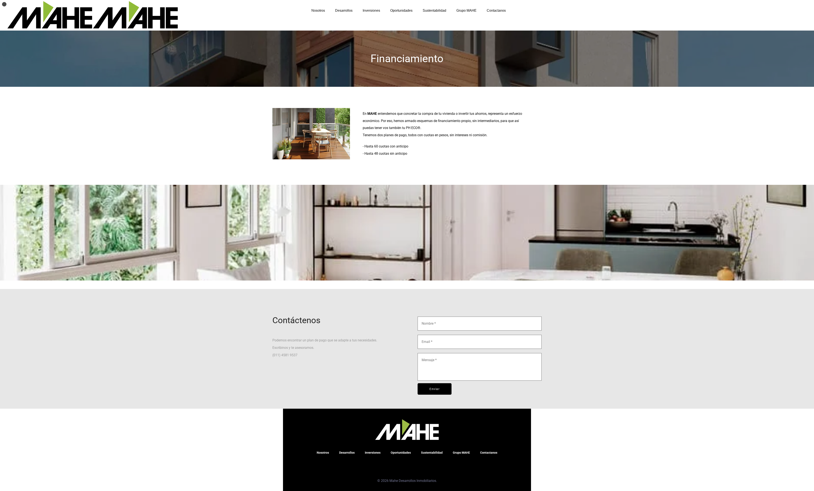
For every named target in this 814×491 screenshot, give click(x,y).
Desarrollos (344, 10)
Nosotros (318, 10)
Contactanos (496, 10)
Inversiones (371, 10)
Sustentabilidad (434, 10)
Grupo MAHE (466, 10)
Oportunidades (401, 10)
